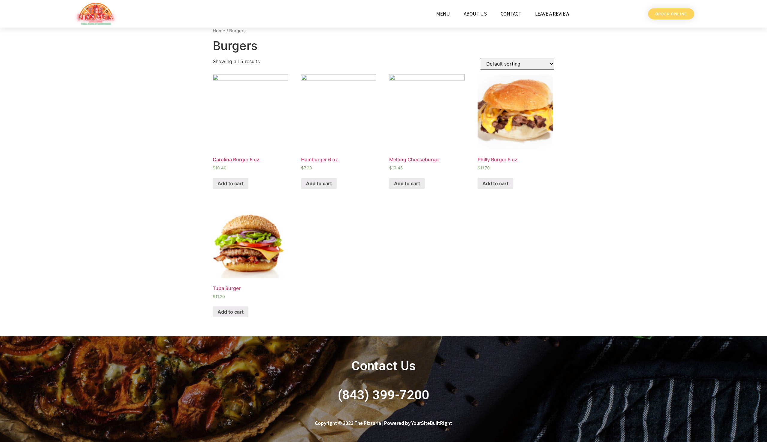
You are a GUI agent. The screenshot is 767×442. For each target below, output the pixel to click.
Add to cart (231, 183)
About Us (475, 13)
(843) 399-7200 (383, 394)
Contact (511, 13)
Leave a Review (552, 13)
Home (219, 31)
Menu (443, 13)
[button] (671, 13)
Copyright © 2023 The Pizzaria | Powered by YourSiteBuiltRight (383, 423)
